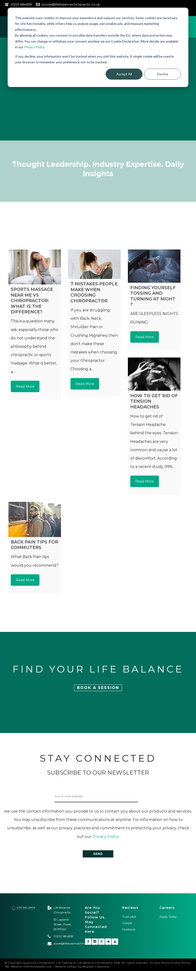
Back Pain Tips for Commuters (34, 544)
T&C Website (13, 966)
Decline (162, 74)
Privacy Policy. (34, 47)
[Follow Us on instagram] (95, 941)
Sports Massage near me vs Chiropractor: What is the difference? (32, 301)
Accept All (124, 74)
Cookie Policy (180, 962)
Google (127, 923)
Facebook (129, 929)
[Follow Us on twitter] (108, 941)
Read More (25, 386)
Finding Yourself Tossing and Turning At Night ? (153, 296)
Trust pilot (129, 916)
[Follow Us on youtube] (115, 941)
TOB (26, 966)
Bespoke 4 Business (95, 966)
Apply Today (168, 916)
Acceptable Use (41, 966)
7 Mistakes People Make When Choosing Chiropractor (94, 292)
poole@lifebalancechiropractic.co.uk (71, 4)
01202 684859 (21, 4)
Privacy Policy (106, 836)
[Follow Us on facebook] (88, 941)
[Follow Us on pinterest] (101, 941)
